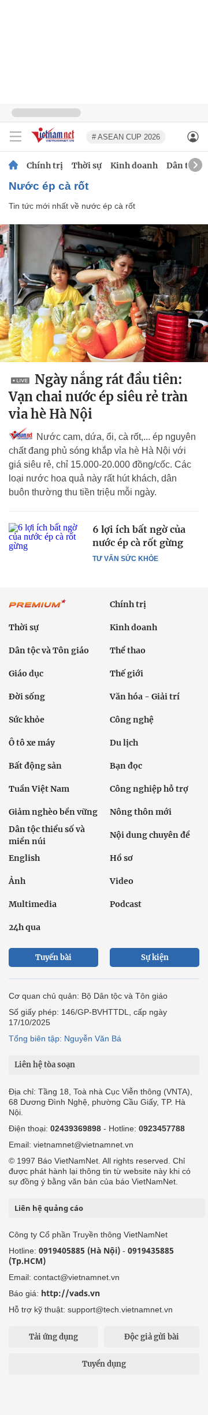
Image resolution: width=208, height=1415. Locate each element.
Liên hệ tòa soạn (44, 1065)
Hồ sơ (121, 858)
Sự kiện (155, 957)
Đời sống (27, 696)
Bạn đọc (126, 766)
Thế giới (126, 673)
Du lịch (124, 742)
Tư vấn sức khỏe (125, 559)
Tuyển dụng (104, 1364)
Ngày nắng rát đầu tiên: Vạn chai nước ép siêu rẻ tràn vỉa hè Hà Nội (98, 396)
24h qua (24, 927)
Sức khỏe (26, 719)
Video (121, 881)
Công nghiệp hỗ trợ (149, 789)
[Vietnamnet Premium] (37, 609)
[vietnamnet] (54, 143)
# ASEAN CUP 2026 (126, 137)
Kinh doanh (134, 165)
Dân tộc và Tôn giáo (49, 650)
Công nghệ (132, 719)
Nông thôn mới (141, 812)
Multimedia (33, 904)
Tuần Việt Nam (39, 789)
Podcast (126, 904)
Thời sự (87, 165)
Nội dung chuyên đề (150, 835)
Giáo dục (26, 673)
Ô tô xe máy (32, 742)
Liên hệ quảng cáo (48, 1208)
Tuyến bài (53, 957)
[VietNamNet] (13, 165)
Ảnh (17, 881)
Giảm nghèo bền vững (53, 812)
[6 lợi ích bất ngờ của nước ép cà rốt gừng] (46, 548)
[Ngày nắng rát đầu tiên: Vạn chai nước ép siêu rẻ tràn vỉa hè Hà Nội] (104, 293)
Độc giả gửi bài (151, 1337)
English (24, 858)
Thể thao (128, 650)
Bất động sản (35, 766)
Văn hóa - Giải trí (145, 696)
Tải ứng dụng (53, 1337)
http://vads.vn (70, 1293)
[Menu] (16, 137)
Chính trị (45, 165)
